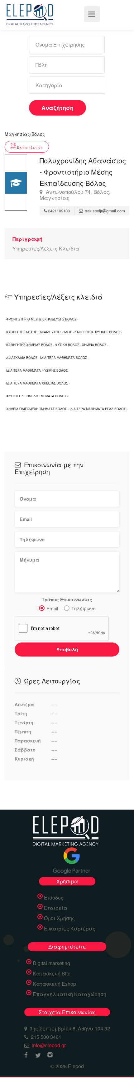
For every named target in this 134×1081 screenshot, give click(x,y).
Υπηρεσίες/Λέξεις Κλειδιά (45, 248)
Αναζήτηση (57, 108)
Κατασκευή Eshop (54, 983)
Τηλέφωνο (83, 608)
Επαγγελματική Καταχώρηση (69, 994)
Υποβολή (67, 649)
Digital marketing (51, 963)
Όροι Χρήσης (59, 918)
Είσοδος (54, 897)
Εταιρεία (55, 908)
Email (52, 608)
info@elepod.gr (49, 1045)
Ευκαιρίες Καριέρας (69, 928)
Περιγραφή (27, 238)
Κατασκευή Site (51, 973)
